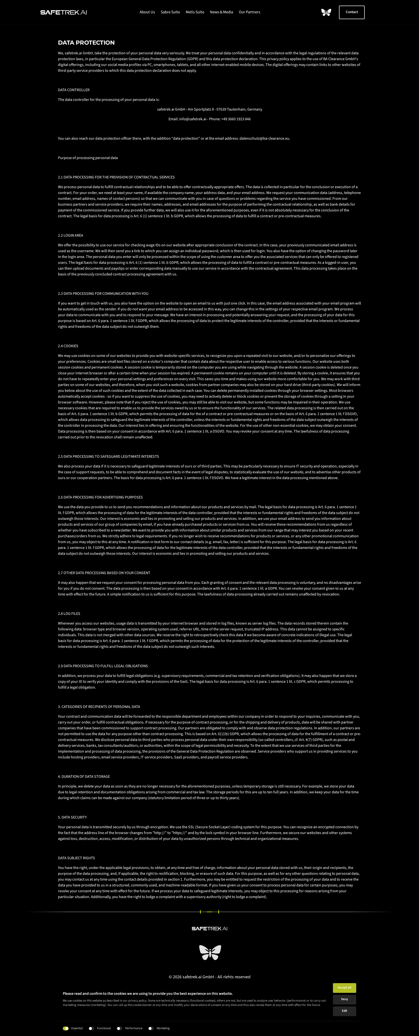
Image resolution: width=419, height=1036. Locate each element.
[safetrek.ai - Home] (63, 12)
